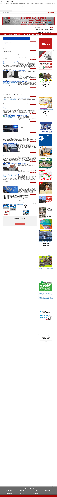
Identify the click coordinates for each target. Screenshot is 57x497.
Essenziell (1, 6)
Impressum (19, 494)
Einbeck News (35, 490)
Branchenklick (4, 12)
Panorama (37, 34)
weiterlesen (32, 59)
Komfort (40, 6)
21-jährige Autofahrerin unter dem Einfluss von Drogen (14, 198)
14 (23, 202)
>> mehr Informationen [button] (54, 9)
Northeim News (48, 491)
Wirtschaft (29, 34)
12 (12, 202)
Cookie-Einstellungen (37, 494)
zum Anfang (52, 486)
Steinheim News (9, 493)
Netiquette (29, 494)
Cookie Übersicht (33, 494)
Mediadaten (26, 494)
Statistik (20, 6)
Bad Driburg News (9, 490)
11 (7, 202)
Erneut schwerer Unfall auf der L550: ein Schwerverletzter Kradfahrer (16, 195)
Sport (33, 34)
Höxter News (9, 491)
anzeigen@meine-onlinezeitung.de (48, 30)
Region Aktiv (10, 34)
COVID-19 (15, 34)
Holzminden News (48, 490)
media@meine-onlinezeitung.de (49, 29)
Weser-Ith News (35, 493)
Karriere (8, 12)
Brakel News (22, 490)
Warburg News (22, 493)
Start (5, 34)
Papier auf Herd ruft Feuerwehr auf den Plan (12, 196)
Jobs (41, 34)
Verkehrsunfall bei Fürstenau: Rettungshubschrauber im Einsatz (15, 197)
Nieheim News (35, 491)
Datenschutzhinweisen (5, 5)
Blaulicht (20, 34)
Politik (24, 34)
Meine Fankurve (22, 491)
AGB (17, 494)
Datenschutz (22, 494)
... (28, 201)
